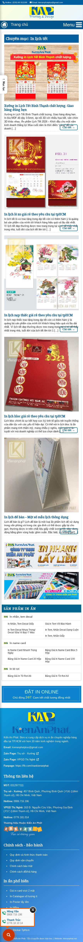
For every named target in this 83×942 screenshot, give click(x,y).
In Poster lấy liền (19, 901)
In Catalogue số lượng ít (23, 896)
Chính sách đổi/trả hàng (23, 871)
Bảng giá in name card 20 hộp (24, 659)
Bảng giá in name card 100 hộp (60, 660)
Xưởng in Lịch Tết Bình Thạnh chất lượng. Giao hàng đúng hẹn (39, 108)
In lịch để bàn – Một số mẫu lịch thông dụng (36, 517)
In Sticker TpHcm (20, 930)
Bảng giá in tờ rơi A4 (57, 676)
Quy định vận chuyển (22, 860)
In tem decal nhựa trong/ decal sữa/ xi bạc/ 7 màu (21, 631)
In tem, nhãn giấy (54, 635)
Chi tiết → (69, 127)
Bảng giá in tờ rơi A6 (19, 676)
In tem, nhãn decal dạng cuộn (62, 629)
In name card (18, 643)
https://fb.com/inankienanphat (32, 765)
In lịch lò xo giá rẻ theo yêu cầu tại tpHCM (35, 214)
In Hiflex (14, 907)
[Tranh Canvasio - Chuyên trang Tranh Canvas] (23, 828)
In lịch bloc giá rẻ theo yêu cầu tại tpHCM (34, 416)
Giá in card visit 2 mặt (22, 890)
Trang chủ (19, 24)
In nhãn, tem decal (21, 616)
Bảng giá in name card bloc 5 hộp (61, 651)
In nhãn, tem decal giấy (21, 623)
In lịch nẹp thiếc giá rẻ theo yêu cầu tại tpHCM (38, 315)
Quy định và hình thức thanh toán (28, 854)
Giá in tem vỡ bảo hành (58, 623)
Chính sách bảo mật (21, 866)
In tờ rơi (14, 668)
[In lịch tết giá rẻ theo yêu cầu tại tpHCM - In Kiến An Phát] (41, 555)
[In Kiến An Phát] (41, 13)
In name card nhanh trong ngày (22, 651)
